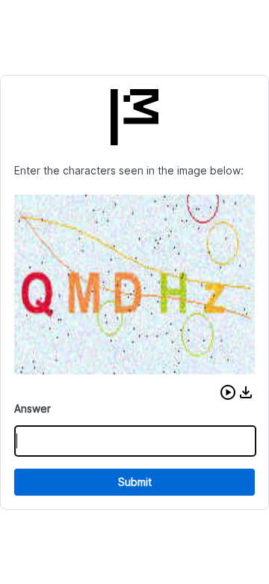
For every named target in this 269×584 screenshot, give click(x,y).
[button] (228, 392)
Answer (32, 408)
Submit (135, 481)
